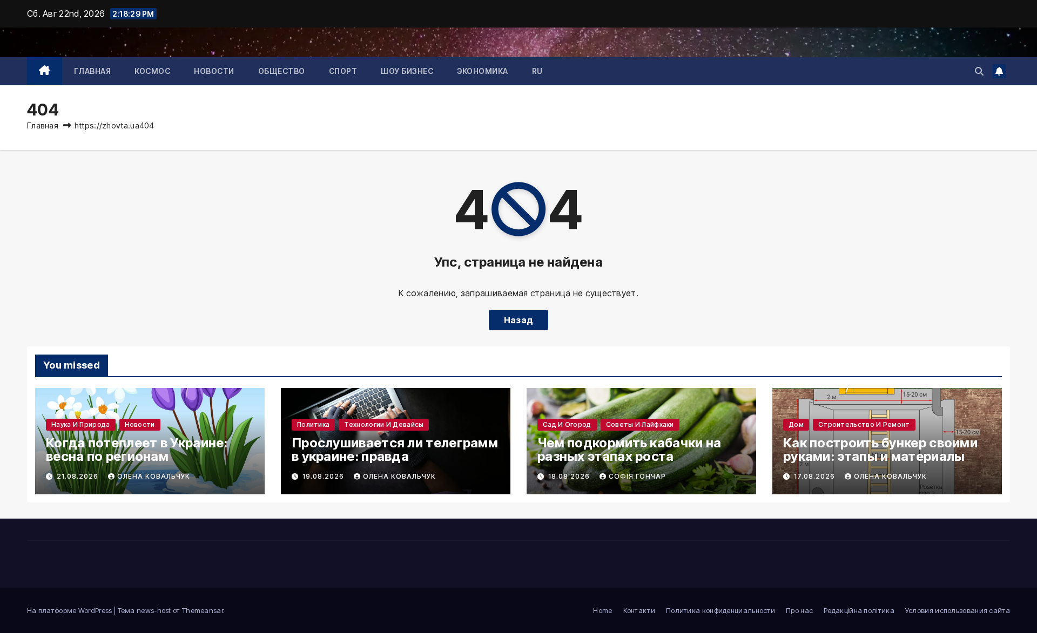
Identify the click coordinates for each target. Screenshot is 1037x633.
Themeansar (202, 610)
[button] (979, 71)
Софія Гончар (637, 476)
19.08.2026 (324, 476)
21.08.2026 (78, 476)
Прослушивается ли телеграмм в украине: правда (395, 449)
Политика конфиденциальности (720, 610)
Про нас (799, 610)
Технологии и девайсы (383, 424)
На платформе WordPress (70, 610)
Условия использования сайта (957, 610)
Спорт (343, 71)
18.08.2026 (570, 476)
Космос (152, 71)
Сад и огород (567, 424)
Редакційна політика (859, 610)
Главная (92, 71)
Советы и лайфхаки (640, 424)
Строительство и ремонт (864, 424)
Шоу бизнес (407, 71)
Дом (796, 424)
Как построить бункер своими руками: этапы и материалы (880, 449)
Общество (281, 71)
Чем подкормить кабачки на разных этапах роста (629, 449)
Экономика (482, 71)
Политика (313, 424)
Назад (519, 320)
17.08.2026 (815, 476)
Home (602, 610)
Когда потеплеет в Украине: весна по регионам (137, 449)
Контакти (639, 610)
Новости (214, 71)
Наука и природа (80, 424)
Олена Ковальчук (153, 476)
